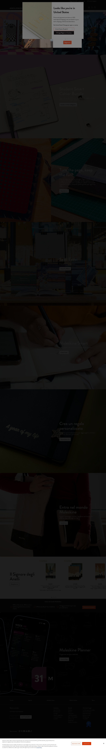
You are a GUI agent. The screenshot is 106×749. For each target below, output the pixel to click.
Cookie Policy (39, 747)
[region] (53, 743)
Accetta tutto (87, 743)
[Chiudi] (103, 743)
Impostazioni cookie (76, 743)
